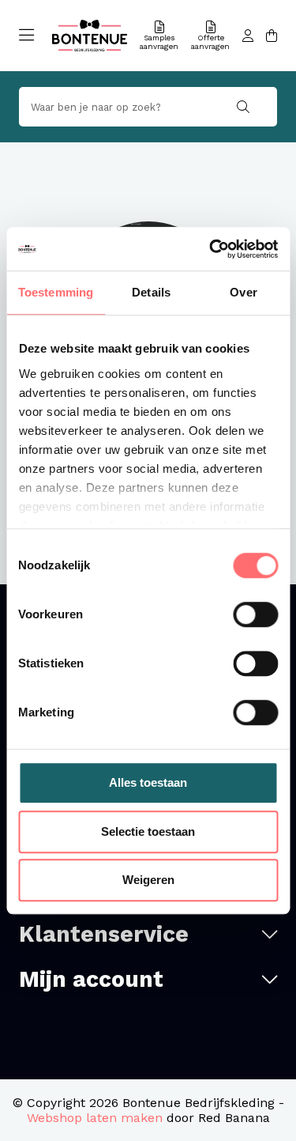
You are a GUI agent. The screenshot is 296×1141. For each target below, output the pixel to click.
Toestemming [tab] (55, 292)
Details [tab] (151, 292)
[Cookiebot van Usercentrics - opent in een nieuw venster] (211, 249)
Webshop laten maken (95, 1117)
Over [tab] (243, 292)
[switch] (255, 614)
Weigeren (148, 879)
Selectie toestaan (148, 831)
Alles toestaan (148, 782)
